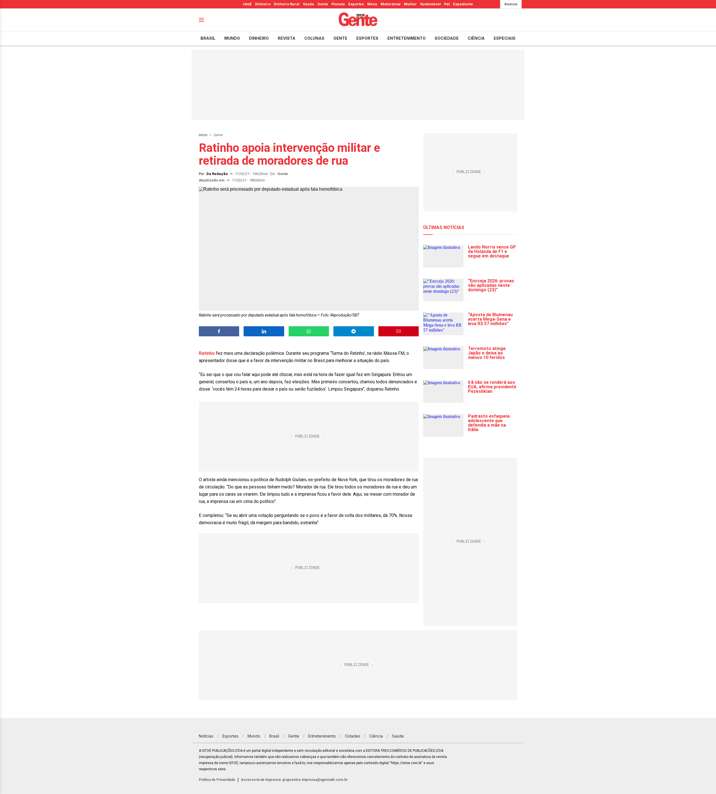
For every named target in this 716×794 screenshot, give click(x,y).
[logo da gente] (358, 20)
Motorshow (391, 4)
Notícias (206, 736)
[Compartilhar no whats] (309, 331)
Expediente (463, 4)
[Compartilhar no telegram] (353, 331)
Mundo (232, 38)
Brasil (208, 38)
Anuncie (510, 4)
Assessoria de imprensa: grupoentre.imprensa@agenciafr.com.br (294, 780)
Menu (372, 4)
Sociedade (447, 38)
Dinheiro (262, 4)
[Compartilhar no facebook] (219, 331)
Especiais (504, 38)
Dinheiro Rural (287, 4)
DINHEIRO (259, 38)
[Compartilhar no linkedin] (264, 331)
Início (203, 135)
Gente (322, 4)
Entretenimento (406, 38)
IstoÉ (247, 4)
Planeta (338, 4)
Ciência (476, 38)
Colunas (314, 38)
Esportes (356, 4)
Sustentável (430, 4)
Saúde (308, 4)
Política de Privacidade (217, 780)
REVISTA (286, 38)
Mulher (410, 4)
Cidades (352, 736)
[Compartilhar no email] (398, 331)
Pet (447, 4)
